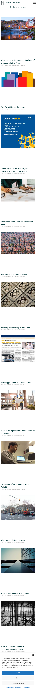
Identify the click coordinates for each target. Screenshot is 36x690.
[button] (33, 655)
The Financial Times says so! (13, 540)
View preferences (18, 683)
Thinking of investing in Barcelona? (16, 328)
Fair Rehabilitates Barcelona (13, 107)
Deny (18, 678)
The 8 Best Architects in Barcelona (16, 275)
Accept (18, 673)
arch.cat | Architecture (13, 3)
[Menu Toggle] (34, 2)
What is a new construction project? (16, 593)
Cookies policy (10, 687)
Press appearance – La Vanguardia (16, 383)
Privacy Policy (18, 687)
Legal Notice (26, 687)
